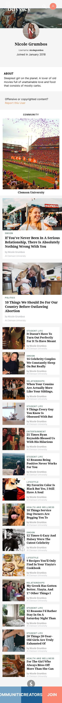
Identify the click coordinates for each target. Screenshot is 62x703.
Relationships (36, 381)
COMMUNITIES (10, 694)
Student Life (35, 331)
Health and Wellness (40, 507)
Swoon (9, 233)
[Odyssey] (19, 9)
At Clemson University (15, 256)
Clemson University (31, 192)
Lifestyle (33, 482)
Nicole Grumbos (16, 252)
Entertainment (36, 431)
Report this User (15, 103)
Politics (10, 298)
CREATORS (31, 694)
